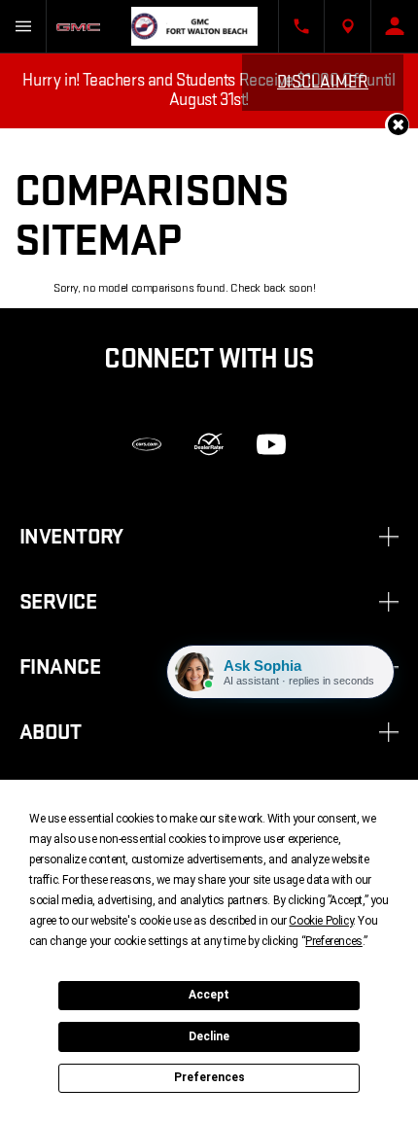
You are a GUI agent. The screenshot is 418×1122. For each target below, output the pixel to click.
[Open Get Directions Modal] (348, 26)
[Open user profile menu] (394, 26)
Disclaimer (322, 82)
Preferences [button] (334, 941)
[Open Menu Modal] (23, 26)
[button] (397, 125)
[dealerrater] (209, 444)
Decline (209, 1036)
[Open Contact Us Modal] (301, 26)
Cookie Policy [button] (321, 921)
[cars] (146, 444)
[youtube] (271, 444)
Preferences (209, 1077)
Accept (209, 994)
